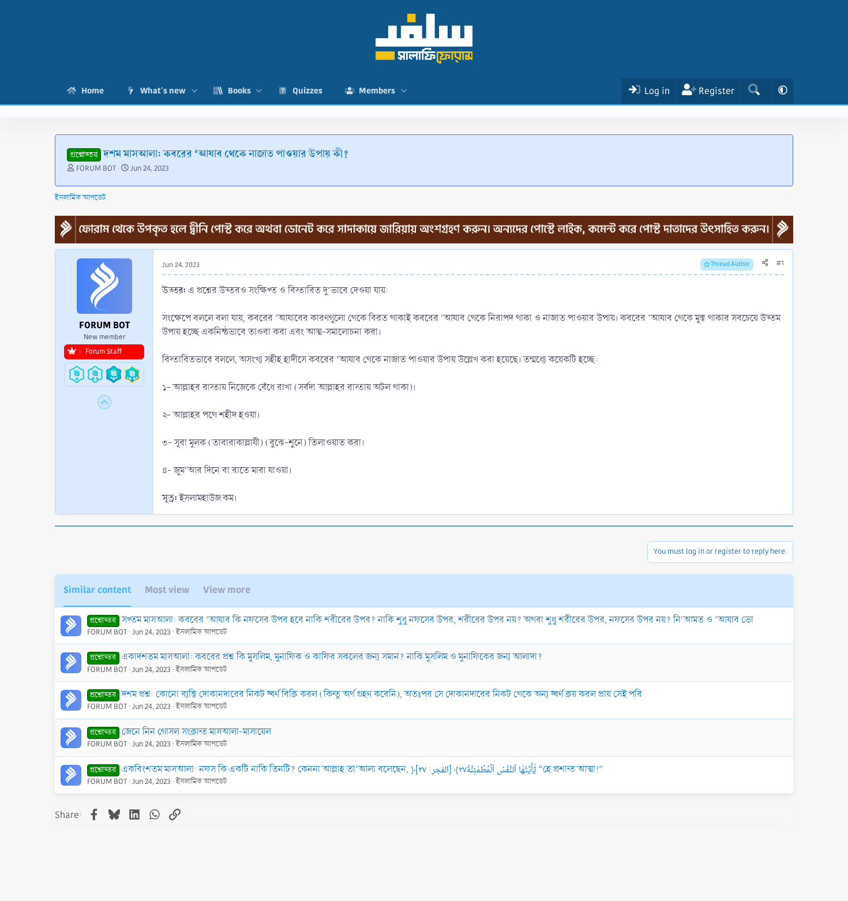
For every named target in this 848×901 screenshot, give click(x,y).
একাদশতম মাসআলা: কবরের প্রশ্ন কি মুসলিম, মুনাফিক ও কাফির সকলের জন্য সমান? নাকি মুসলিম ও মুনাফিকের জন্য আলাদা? (332, 656)
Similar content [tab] (97, 590)
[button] (194, 90)
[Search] (753, 90)
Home (92, 90)
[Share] (764, 264)
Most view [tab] (167, 590)
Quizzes (307, 90)
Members (377, 90)
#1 (780, 263)
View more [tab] (226, 590)
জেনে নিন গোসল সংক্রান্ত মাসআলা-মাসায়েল (196, 731)
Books (239, 90)
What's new (163, 90)
